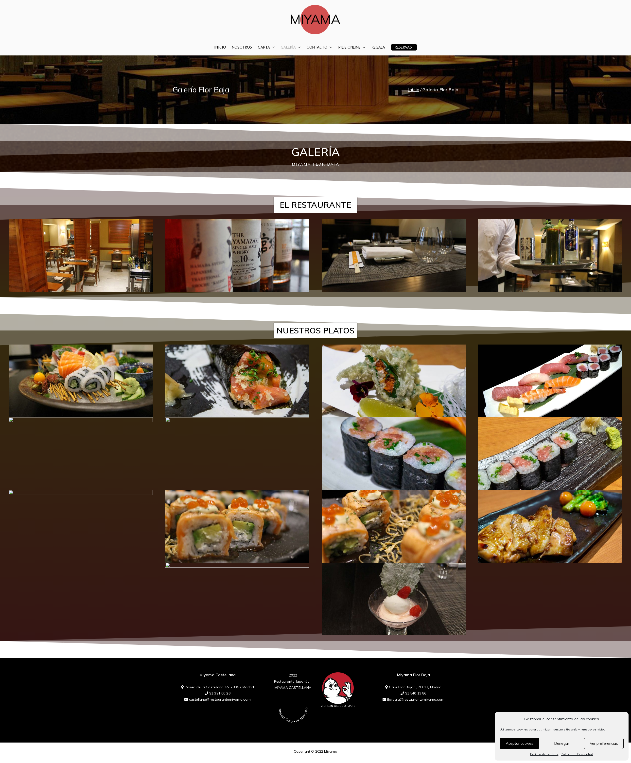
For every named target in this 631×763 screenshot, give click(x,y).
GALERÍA (288, 47)
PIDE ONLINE (349, 47)
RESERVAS (403, 47)
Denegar (561, 743)
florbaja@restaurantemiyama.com (415, 699)
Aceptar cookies (519, 743)
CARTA (264, 47)
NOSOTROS (242, 47)
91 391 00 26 (219, 693)
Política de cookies (544, 754)
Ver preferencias (604, 743)
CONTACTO (317, 47)
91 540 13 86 (415, 693)
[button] (272, 47)
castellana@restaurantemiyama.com (220, 699)
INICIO (220, 47)
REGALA (378, 47)
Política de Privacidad (577, 754)
